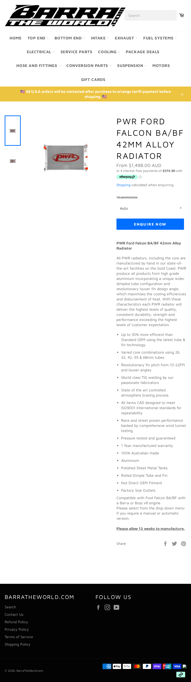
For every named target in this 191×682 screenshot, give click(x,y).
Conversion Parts (87, 65)
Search (10, 607)
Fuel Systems (159, 38)
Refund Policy (16, 622)
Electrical (40, 51)
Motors (161, 65)
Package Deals (143, 51)
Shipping (123, 185)
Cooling (108, 51)
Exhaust (125, 38)
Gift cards (93, 79)
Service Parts (76, 51)
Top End (37, 38)
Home (15, 38)
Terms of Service (19, 637)
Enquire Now (150, 224)
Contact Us (14, 614)
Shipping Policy (18, 644)
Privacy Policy (17, 629)
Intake (99, 38)
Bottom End (69, 38)
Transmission (126, 197)
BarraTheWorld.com (30, 670)
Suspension (130, 65)
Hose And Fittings (37, 65)
